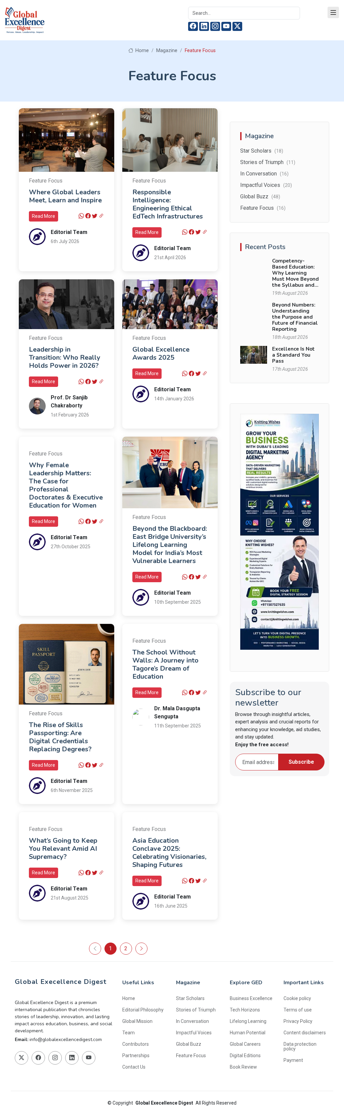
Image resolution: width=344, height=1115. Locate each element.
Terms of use (298, 1009)
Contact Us (133, 1067)
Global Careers (245, 1044)
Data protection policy (300, 1046)
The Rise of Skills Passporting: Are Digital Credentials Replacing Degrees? (60, 737)
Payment (293, 1060)
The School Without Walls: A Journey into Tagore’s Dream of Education (165, 664)
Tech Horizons (245, 1009)
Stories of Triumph (267, 162)
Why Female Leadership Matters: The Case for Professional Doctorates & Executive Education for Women (66, 485)
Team (128, 1032)
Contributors (135, 1044)
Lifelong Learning (248, 1021)
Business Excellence (251, 998)
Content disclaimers (305, 1032)
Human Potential (247, 1032)
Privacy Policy (298, 1021)
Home (141, 50)
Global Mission (137, 1021)
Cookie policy (297, 998)
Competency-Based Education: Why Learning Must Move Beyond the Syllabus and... (295, 272)
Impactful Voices (266, 185)
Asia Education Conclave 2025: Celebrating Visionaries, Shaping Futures (169, 852)
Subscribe (301, 762)
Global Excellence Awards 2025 (160, 353)
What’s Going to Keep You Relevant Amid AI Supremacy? (63, 848)
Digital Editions (245, 1055)
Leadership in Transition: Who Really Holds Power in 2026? (64, 357)
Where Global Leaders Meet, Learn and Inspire (65, 196)
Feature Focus (45, 180)
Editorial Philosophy (143, 1009)
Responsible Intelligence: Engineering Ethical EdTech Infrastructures (167, 204)
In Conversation (264, 173)
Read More (43, 216)
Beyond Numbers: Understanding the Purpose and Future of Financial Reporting (295, 317)
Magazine (166, 50)
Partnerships (135, 1055)
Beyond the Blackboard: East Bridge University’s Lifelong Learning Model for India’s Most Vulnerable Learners (169, 544)
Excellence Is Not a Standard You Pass (293, 355)
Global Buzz (260, 196)
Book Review (243, 1067)
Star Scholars (261, 151)
